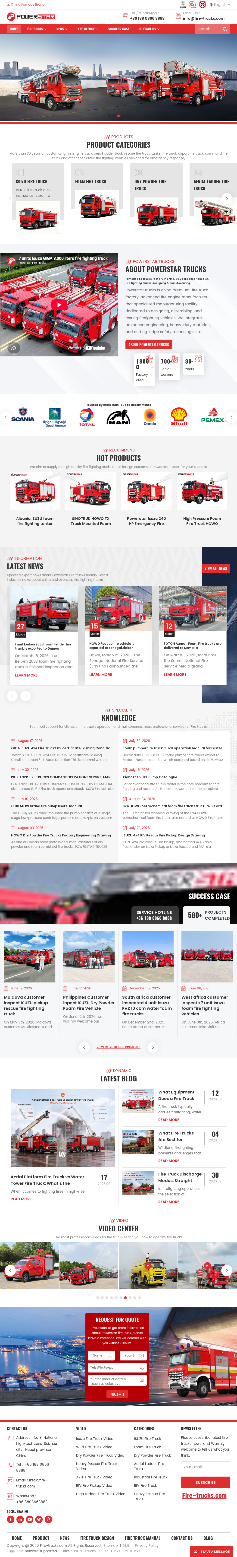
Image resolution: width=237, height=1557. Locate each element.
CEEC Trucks (109, 1551)
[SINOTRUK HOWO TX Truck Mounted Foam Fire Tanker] (90, 491)
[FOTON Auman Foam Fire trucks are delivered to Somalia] (118, 608)
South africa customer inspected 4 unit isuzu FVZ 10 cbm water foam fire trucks (88, 1006)
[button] (109, 115)
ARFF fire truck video (94, 1477)
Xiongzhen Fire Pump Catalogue (150, 777)
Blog (208, 1538)
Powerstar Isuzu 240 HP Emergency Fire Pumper (146, 521)
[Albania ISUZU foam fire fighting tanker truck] (34, 491)
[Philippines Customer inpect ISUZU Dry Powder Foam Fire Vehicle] (30, 957)
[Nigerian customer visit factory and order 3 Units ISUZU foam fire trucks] (207, 957)
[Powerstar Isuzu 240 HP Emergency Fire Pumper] (146, 491)
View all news (216, 568)
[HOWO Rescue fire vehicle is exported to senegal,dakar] (44, 608)
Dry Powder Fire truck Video (100, 1455)
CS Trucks (131, 1551)
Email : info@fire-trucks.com (31, 1483)
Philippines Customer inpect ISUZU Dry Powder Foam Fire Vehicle (29, 1003)
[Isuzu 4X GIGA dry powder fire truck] (29, 1265)
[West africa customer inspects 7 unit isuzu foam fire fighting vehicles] (148, 957)
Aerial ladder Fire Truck (149, 1466)
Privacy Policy (147, 1546)
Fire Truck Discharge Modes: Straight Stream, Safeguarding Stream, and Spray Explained (180, 1177)
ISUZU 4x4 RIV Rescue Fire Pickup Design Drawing (164, 835)
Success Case (118, 29)
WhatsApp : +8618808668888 (32, 1499)
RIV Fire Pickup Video (94, 1486)
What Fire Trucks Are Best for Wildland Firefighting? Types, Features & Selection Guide (179, 1136)
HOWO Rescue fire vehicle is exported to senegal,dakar (37, 646)
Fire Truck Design (97, 1538)
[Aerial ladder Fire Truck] (156, 213)
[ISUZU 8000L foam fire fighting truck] (148, 1265)
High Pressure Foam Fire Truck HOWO (202, 521)
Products (35, 29)
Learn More (26, 674)
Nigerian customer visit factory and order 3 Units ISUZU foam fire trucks (206, 1006)
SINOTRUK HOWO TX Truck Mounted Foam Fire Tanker (91, 521)
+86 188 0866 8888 (147, 18)
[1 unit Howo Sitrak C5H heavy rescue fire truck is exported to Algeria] (193, 608)
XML (126, 1546)
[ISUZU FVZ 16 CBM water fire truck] (88, 1265)
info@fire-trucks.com (204, 18)
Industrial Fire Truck (214, 181)
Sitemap (110, 1546)
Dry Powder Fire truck (152, 1455)
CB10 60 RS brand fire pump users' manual (46, 806)
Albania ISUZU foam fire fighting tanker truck (34, 521)
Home (14, 29)
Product (41, 1538)
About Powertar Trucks (148, 344)
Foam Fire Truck (31, 181)
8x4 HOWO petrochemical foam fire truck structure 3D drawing (174, 806)
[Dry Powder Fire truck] (97, 214)
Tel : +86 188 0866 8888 (32, 1468)
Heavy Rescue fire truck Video (97, 1466)
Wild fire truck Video (94, 1447)
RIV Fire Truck (145, 1486)
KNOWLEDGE (86, 29)
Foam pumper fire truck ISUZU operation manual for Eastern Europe (174, 748)
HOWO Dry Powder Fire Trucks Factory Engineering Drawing (61, 835)
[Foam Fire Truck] (38, 205)
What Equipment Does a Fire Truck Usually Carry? (176, 1095)
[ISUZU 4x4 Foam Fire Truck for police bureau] (207, 1265)
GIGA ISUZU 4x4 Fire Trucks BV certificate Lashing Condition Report (62, 748)
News (64, 1538)
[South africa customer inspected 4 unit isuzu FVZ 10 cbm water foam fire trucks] (89, 957)
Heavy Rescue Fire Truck (149, 1496)
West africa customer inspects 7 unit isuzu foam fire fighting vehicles (145, 1006)
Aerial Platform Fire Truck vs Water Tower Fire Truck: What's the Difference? (47, 1180)
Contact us (147, 29)
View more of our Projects (118, 1047)
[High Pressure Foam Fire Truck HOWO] (202, 491)
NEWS (60, 29)
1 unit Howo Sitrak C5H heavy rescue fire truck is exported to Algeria (189, 645)
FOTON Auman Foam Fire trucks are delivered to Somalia (118, 646)
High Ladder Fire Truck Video (100, 1494)
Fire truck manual (142, 1538)
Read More (21, 1199)
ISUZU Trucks (85, 1551)
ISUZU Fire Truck (147, 1439)
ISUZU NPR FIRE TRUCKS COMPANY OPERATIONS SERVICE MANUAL (62, 777)
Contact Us (182, 1538)
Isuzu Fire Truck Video (94, 1439)
